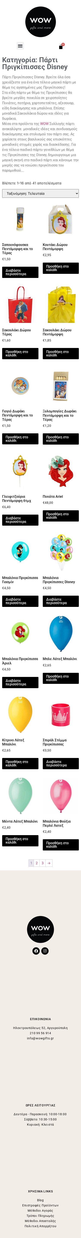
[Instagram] (45, 951)
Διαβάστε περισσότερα (16, 272)
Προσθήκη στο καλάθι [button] (57, 268)
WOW (44, 124)
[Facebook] (36, 951)
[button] (20, 45)
